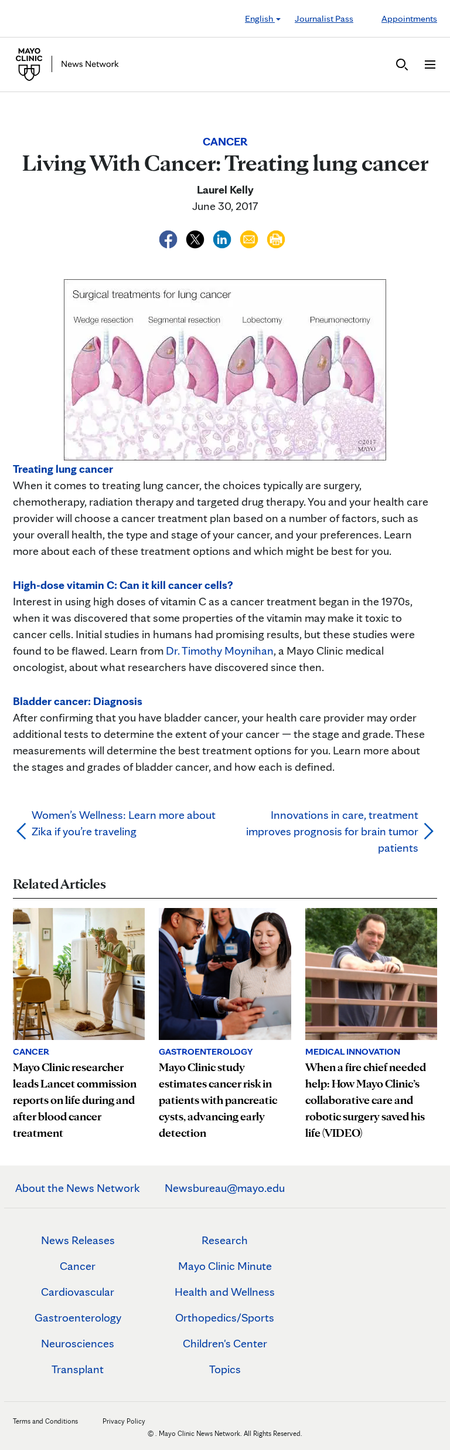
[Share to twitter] (196, 238)
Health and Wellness (225, 1292)
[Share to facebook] (169, 238)
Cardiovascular (77, 1292)
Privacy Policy (124, 1421)
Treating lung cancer (63, 469)
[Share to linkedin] (223, 238)
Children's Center (225, 1343)
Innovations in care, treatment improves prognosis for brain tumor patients (332, 831)
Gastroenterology (78, 1317)
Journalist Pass (324, 18)
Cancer (78, 1266)
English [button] (260, 18)
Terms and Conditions (45, 1421)
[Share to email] (250, 238)
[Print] (276, 238)
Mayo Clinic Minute (225, 1266)
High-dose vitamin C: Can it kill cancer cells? (123, 585)
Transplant (78, 1369)
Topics (225, 1369)
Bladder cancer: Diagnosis (77, 701)
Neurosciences (77, 1343)
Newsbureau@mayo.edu (225, 1188)
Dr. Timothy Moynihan (220, 650)
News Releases (78, 1240)
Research (225, 1240)
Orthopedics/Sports (224, 1317)
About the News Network (77, 1188)
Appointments (409, 18)
